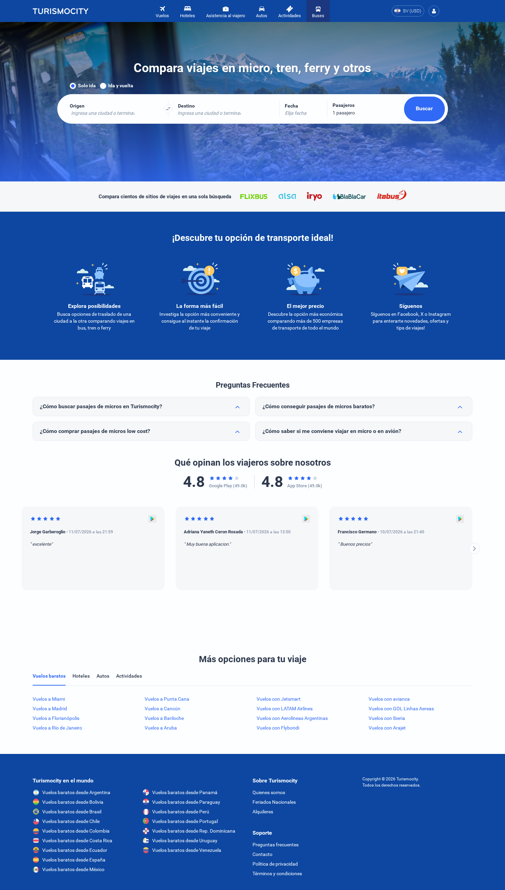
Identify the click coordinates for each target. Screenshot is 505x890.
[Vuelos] (60, 11)
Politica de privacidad (275, 864)
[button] (433, 10)
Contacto (262, 854)
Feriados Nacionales (274, 802)
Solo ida (87, 85)
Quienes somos (268, 792)
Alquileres (262, 811)
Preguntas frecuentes (275, 844)
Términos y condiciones (277, 873)
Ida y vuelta (120, 85)
